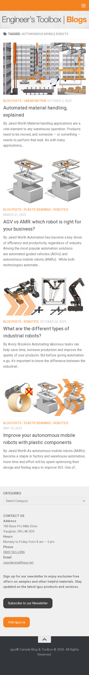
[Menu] (83, 5)
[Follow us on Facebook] (29, 663)
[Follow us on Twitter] (49, 663)
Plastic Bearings (37, 209)
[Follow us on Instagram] (34, 663)
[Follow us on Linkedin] (39, 663)
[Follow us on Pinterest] (60, 663)
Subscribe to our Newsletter (28, 603)
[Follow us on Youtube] (44, 663)
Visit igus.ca (16, 622)
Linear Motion (35, 101)
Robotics (61, 209)
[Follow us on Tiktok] (55, 663)
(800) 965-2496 (14, 552)
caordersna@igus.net (18, 562)
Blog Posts (12, 101)
